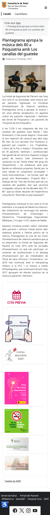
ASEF (46, 498)
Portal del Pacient (29, 495)
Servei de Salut (9, 495)
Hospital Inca (35, 498)
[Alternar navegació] (46, 8)
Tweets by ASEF (13, 481)
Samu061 (20, 498)
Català (7, 14)
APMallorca (8, 498)
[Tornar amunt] (45, 510)
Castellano (21, 14)
